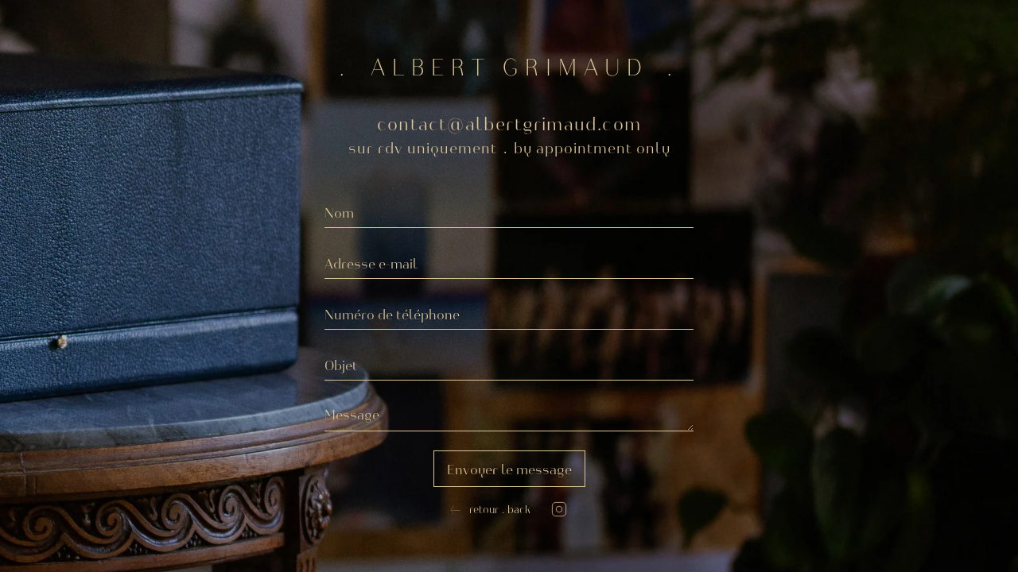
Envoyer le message (509, 468)
